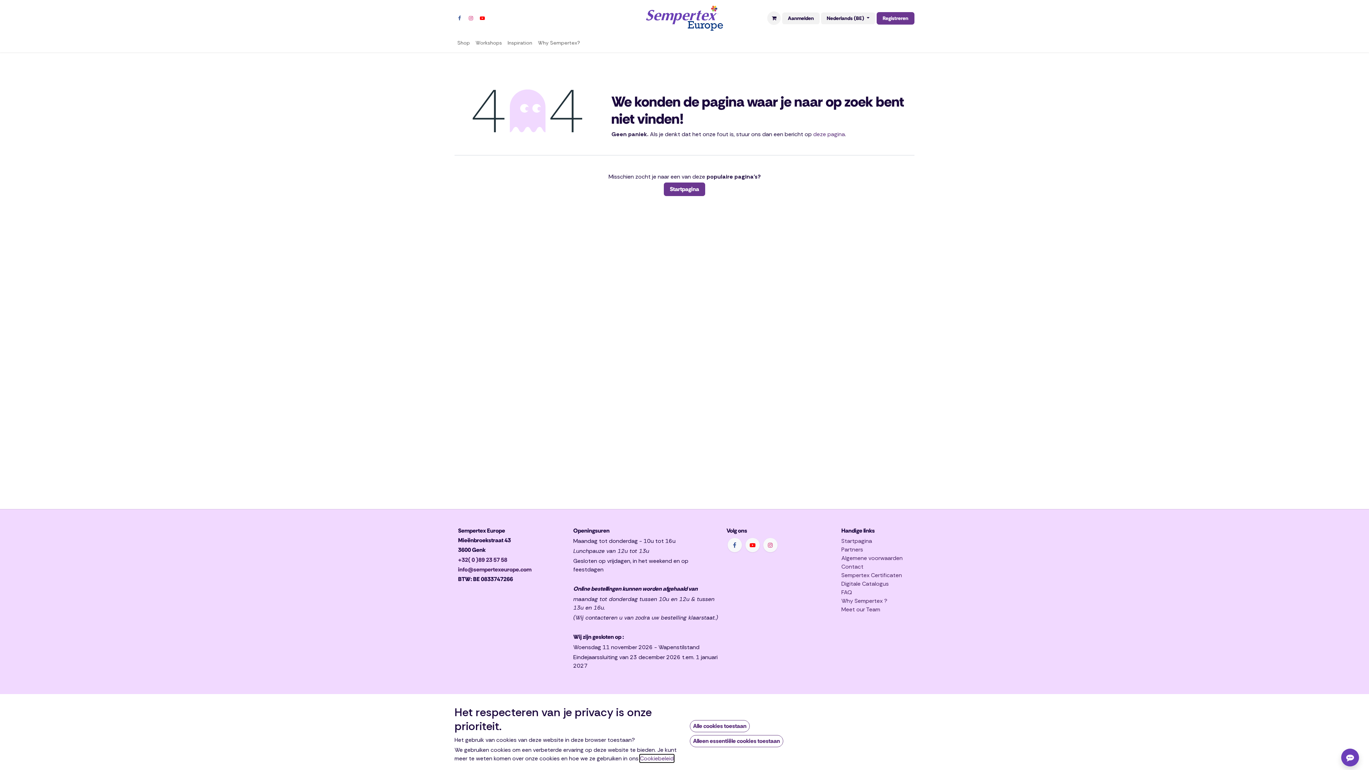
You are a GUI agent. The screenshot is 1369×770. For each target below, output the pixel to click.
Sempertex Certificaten (871, 575)
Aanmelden (801, 18)
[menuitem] (464, 43)
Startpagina (684, 189)
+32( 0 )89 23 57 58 (482, 560)
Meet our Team (860, 609)
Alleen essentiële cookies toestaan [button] (736, 741)
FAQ (846, 592)
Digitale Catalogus (865, 583)
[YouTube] (482, 18)
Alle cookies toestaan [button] (720, 726)
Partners (852, 549)
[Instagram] (471, 18)
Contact (852, 566)
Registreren (895, 18)
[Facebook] (460, 18)
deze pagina (829, 134)
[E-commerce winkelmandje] (774, 18)
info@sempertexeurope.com (495, 569)
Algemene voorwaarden (872, 558)
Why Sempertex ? (864, 601)
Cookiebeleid (657, 758)
